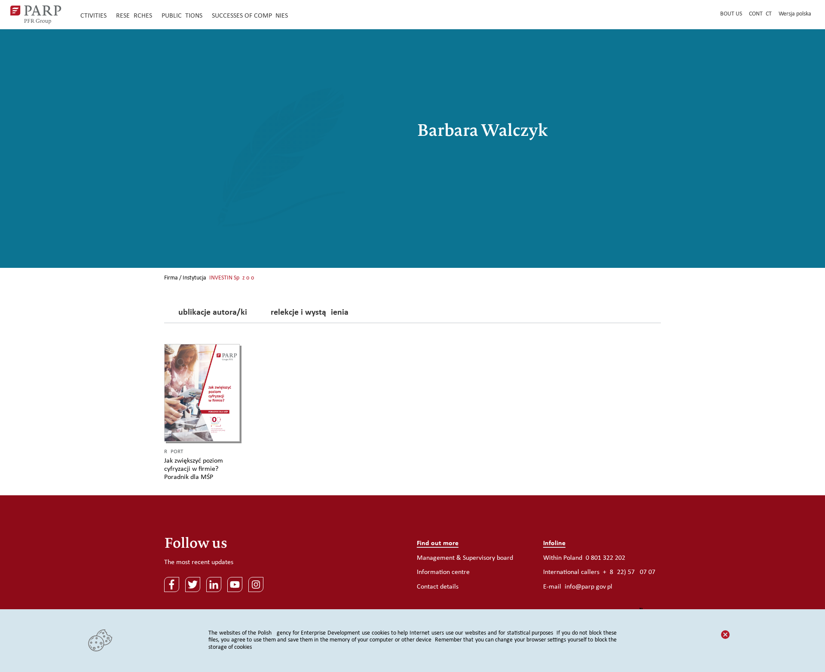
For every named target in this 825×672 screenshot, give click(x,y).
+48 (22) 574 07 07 (629, 572)
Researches (134, 15)
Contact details (437, 586)
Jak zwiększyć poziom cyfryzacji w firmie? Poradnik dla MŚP (193, 469)
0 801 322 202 (605, 558)
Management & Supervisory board (465, 558)
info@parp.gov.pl (588, 586)
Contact (760, 14)
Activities (91, 15)
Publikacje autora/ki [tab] (210, 313)
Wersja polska (795, 14)
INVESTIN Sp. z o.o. (232, 278)
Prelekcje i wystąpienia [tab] (307, 313)
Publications (182, 15)
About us (729, 14)
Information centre (443, 572)
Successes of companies (250, 15)
